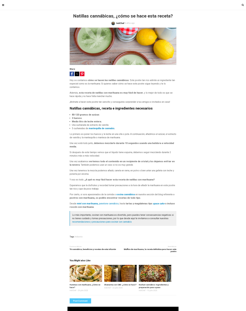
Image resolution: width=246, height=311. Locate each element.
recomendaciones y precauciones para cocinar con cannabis (102, 221)
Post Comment (80, 301)
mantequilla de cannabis (101, 128)
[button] (72, 74)
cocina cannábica (125, 194)
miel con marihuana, (88, 203)
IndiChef (73, 290)
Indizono (79, 237)
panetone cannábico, (109, 203)
